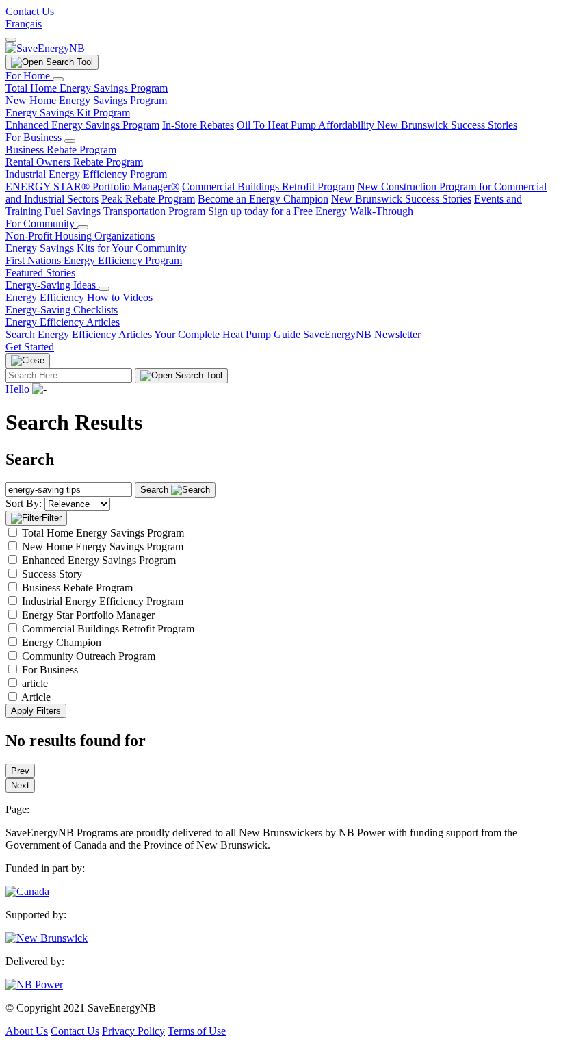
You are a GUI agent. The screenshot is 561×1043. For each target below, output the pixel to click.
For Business (34, 137)
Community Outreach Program (88, 656)
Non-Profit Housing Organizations (80, 236)
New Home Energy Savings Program (86, 100)
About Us (26, 1031)
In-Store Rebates (198, 125)
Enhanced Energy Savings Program (82, 125)
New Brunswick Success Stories (447, 125)
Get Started (29, 346)
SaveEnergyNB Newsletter (362, 334)
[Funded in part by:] (27, 891)
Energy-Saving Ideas (52, 285)
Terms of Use (197, 1031)
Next (20, 785)
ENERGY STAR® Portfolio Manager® (92, 186)
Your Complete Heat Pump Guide (228, 334)
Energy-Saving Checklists (61, 310)
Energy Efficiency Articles (62, 322)
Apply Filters (36, 711)
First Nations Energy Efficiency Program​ (93, 260)
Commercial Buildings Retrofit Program (268, 186)
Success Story (52, 574)
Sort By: (23, 503)
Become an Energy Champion (263, 199)
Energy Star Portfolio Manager (88, 615)
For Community (41, 223)
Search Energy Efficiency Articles (78, 334)
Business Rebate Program (60, 149)
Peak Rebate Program (148, 199)
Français (23, 23)
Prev (20, 771)
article (35, 683)
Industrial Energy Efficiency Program (86, 174)
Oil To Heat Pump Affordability (307, 125)
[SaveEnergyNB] (45, 48)
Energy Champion (61, 642)
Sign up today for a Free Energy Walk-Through (310, 211)
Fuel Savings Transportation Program (124, 211)
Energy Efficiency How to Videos (79, 297)
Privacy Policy (133, 1031)
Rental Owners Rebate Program (74, 162)
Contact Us (29, 11)
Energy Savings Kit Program (67, 112)
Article (36, 697)
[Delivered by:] (34, 984)
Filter (52, 518)
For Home (29, 75)
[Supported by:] (46, 938)
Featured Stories (40, 273)
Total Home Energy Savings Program (86, 88)
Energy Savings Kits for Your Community (96, 248)
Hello (17, 389)
